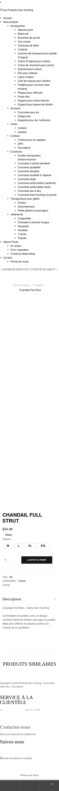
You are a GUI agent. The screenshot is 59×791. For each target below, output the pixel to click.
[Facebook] (4, 751)
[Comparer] (6, 569)
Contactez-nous (15, 727)
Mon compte (10, 785)
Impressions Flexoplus (35, 686)
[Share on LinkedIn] (19, 585)
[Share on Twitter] (16, 585)
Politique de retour (29, 775)
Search (29, 785)
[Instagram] (13, 751)
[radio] (8, 545)
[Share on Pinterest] (30, 585)
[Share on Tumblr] (23, 585)
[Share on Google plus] (26, 585)
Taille (7, 539)
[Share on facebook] (12, 585)
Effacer (8, 534)
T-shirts (22, 580)
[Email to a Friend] (33, 585)
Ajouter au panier (36, 560)
